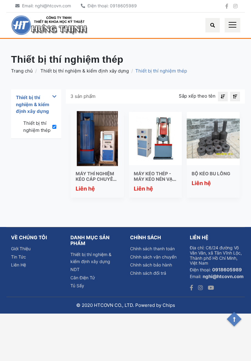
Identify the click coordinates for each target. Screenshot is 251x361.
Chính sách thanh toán (152, 248)
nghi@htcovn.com (223, 276)
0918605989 (227, 270)
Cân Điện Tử (82, 277)
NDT (75, 269)
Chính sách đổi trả (148, 273)
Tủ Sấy (77, 285)
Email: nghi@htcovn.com (46, 5)
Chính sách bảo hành (151, 264)
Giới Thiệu (21, 248)
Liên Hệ (18, 264)
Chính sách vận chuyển (153, 256)
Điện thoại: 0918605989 (111, 5)
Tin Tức (18, 256)
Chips (169, 305)
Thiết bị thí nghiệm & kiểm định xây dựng (84, 71)
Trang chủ (22, 71)
